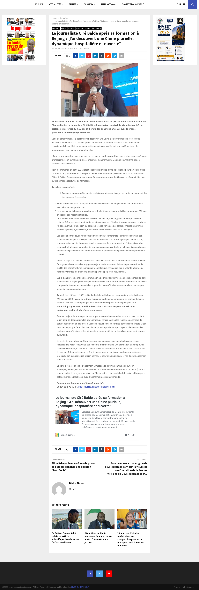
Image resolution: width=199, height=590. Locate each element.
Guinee (72, 4)
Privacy (177, 587)
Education (79, 28)
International (109, 4)
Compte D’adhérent (133, 4)
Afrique (63, 28)
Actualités (55, 4)
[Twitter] (181, 4)
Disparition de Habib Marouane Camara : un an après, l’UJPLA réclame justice (98, 537)
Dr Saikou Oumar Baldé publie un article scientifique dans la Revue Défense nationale (65, 537)
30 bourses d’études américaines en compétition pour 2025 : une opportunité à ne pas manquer (130, 539)
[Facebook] (177, 4)
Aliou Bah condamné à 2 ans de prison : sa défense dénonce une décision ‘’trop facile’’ (74, 467)
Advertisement (188, 587)
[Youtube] (185, 4)
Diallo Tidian (59, 49)
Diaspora (71, 28)
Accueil (39, 4)
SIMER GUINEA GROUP (80, 587)
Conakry (88, 4)
